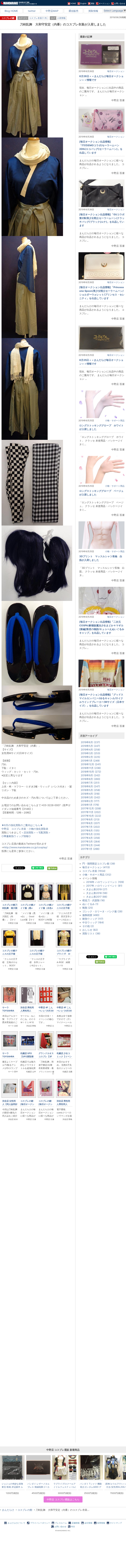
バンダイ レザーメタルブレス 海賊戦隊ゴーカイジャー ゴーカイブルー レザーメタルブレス (38, 1485)
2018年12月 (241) (91, 764)
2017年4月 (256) (90, 837)
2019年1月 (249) (90, 760)
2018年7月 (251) (90, 782)
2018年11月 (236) (91, 767)
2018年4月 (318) (90, 793)
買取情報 (93, 10)
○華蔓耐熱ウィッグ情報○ (16, 836)
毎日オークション (115, 71)
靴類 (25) (87, 907)
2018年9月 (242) (90, 775)
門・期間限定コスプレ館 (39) (98, 863)
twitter (32, 10)
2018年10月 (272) (91, 771)
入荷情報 (61, 18)
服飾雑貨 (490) (90, 915)
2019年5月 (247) (90, 745)
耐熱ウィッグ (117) (92, 918)
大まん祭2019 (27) (96, 889)
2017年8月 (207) (90, 823)
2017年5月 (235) (90, 834)
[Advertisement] (37, 1288)
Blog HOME (11, 10)
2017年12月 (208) (91, 808)
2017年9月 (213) (90, 819)
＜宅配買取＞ (43, 832)
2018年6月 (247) (90, 786)
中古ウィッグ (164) (93, 922)
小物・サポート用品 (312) (96, 874)
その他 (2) (88, 926)
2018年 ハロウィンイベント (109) (105, 882)
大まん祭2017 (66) (96, 896)
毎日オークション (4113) (96, 867)
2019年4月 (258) (90, 749)
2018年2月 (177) (90, 801)
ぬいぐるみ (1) (90, 904)
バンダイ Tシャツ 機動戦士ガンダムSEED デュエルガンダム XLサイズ (90, 1485)
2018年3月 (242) (90, 797)
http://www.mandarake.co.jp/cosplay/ (25, 847)
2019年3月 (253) (90, 753)
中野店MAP (52, 10)
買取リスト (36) (91, 933)
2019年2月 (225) (90, 756)
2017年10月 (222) (91, 815)
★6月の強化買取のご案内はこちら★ (22, 825)
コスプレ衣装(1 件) (38, 18)
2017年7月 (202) (90, 826)
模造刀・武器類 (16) (93, 900)
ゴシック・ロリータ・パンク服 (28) (102, 911)
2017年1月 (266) (90, 848)
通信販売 (73, 10)
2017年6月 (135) (90, 830)
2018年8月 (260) (90, 779)
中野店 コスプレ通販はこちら (63, 1499)
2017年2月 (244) (90, 845)
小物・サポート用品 (114, 420)
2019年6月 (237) (90, 742)
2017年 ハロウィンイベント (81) (104, 885)
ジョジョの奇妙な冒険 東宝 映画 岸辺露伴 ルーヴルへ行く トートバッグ (12, 1485)
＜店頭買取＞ (28, 832)
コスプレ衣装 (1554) (93, 870)
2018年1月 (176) (90, 804)
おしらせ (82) (90, 929)
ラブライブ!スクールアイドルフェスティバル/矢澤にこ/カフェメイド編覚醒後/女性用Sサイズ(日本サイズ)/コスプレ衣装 (64, 1485)
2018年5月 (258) (90, 790)
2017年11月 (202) (91, 812)
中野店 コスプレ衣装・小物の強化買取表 (25, 828)
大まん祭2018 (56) (96, 893)
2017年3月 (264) (90, 841)
